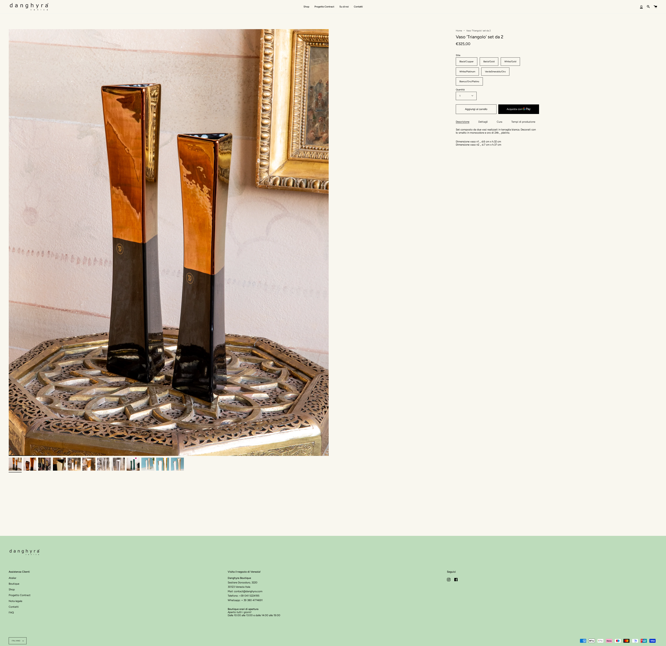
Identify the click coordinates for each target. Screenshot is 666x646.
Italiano (16, 641)
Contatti (14, 606)
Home (459, 30)
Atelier (12, 578)
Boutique (14, 583)
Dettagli (483, 121)
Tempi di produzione (523, 121)
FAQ (11, 612)
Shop (12, 589)
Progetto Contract (20, 595)
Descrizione (462, 121)
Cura (499, 121)
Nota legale (15, 601)
